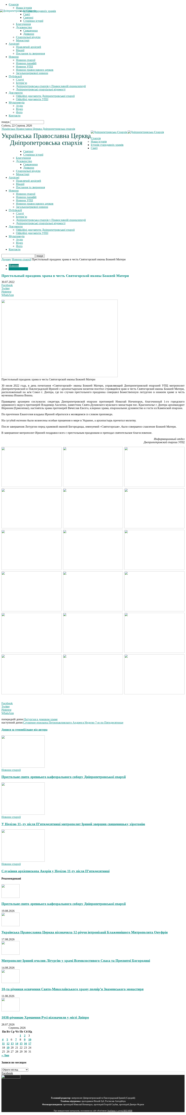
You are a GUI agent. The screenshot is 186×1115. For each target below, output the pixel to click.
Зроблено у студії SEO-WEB (119, 1111)
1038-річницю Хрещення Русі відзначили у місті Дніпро (45, 1017)
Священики (30, 30)
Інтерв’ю (21, 82)
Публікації (15, 76)
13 (12, 1043)
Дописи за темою (12, 729)
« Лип (5, 1055)
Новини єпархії (25, 60)
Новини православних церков (34, 69)
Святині (28, 151)
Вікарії (20, 50)
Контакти (15, 115)
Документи (16, 92)
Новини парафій (26, 63)
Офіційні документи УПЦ (32, 99)
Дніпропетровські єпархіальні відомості (40, 89)
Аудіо (19, 105)
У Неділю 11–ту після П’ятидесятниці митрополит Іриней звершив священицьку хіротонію (73, 824)
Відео (19, 109)
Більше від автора (35, 729)
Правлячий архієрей (28, 46)
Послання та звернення (30, 53)
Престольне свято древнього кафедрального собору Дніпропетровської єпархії (63, 777)
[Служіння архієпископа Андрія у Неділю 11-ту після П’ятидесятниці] (23, 860)
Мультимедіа (17, 102)
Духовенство (24, 27)
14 (16, 1043)
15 (21, 1043)
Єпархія (14, 4)
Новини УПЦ (24, 66)
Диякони (28, 33)
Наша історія (24, 7)
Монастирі (22, 40)
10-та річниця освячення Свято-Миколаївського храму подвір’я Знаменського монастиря (72, 989)
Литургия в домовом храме (41, 719)
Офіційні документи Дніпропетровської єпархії (45, 96)
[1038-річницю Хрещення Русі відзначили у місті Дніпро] (10, 1010)
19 (8, 1047)
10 (29, 1039)
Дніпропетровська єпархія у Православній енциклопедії (51, 86)
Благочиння (23, 157)
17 (29, 1043)
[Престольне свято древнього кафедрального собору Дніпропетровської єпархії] (23, 766)
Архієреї (14, 43)
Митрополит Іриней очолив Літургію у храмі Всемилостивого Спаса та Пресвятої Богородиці (75, 960)
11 (3, 1043)
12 (8, 1043)
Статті (20, 79)
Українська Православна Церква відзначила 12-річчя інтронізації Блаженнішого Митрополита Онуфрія (84, 932)
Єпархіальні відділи (28, 37)
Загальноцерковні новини (32, 73)
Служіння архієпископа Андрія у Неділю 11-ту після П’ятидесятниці (55, 871)
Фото (19, 112)
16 (25, 1043)
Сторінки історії (33, 154)
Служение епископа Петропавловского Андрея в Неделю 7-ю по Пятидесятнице (73, 722)
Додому (6, 259)
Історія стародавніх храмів (107, 144)
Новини (14, 56)
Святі (94, 148)
